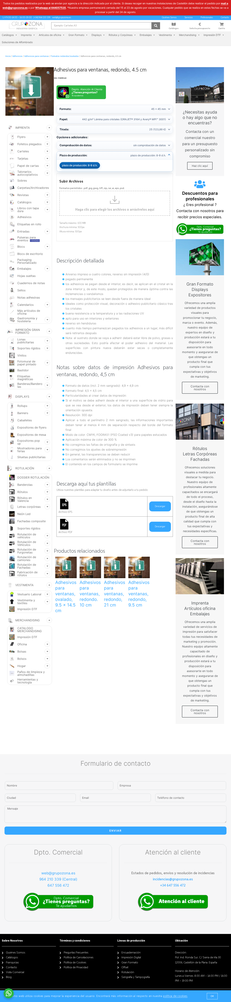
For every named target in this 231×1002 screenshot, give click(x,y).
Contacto (225, 17)
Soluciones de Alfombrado (17, 42)
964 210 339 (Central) (58, 879)
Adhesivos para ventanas (36, 56)
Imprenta (26, 34)
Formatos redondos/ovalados (65, 56)
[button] (212, 996)
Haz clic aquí (200, 166)
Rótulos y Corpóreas (120, 34)
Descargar (160, 506)
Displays (96, 34)
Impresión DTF (212, 34)
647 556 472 (58, 885)
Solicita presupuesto (199, 28)
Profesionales (207, 17)
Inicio (7, 56)
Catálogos (174, 28)
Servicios (188, 17)
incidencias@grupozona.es (173, 879)
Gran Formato (76, 34)
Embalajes (146, 34)
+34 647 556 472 (173, 885)
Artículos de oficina (50, 34)
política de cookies (175, 996)
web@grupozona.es (58, 873)
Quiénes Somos (169, 17)
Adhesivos (17, 56)
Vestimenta (165, 34)
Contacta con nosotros (200, 387)
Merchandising (187, 34)
